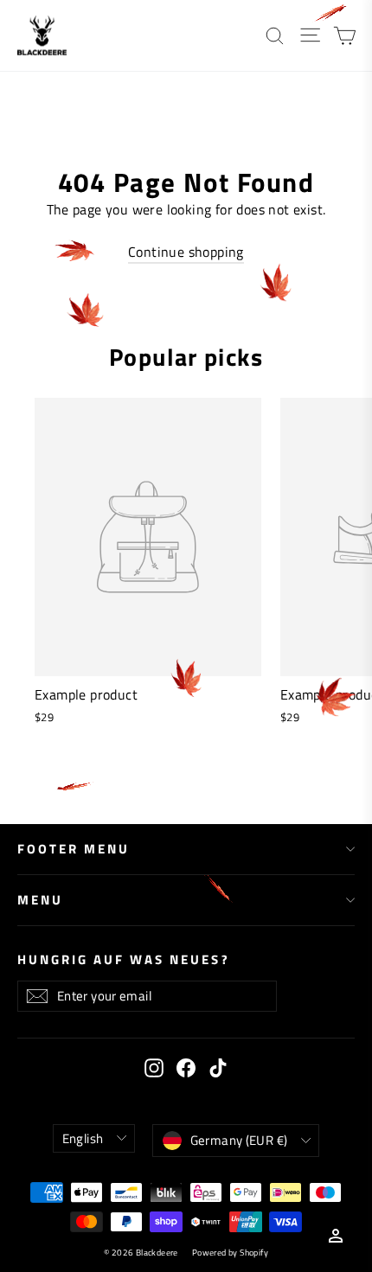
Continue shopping (186, 251)
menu (40, 900)
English (83, 1138)
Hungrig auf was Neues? (123, 958)
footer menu (73, 849)
